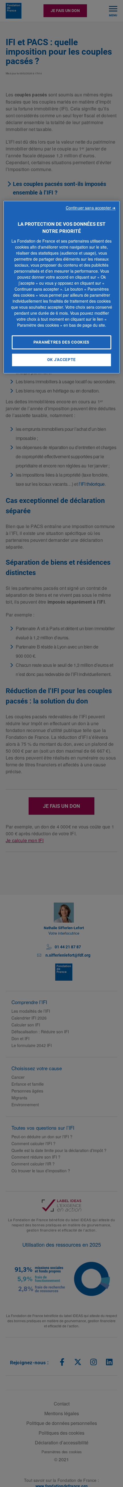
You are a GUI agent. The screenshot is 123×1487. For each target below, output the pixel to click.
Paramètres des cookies (61, 342)
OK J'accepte (61, 360)
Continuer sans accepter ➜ (91, 207)
